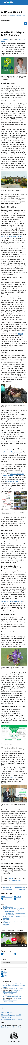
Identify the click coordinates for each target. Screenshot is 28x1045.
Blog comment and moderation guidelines (13, 921)
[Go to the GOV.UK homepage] (7, 2)
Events (20, 39)
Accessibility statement (8, 1019)
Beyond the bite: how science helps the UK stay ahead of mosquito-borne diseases (15, 985)
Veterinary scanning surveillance (11, 452)
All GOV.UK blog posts (8, 1015)
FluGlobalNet (6, 922)
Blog (2, 9)
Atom (17, 954)
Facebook (18, 896)
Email (17, 899)
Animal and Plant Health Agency (17, 15)
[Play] (3, 945)
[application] (14, 939)
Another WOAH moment (16, 988)
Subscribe (5, 925)
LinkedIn (5, 899)
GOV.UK (18, 1015)
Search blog (5, 20)
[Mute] (22, 945)
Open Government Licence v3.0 (10, 1027)
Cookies (19, 1019)
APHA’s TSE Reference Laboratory (11, 601)
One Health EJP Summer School (7, 888)
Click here (14, 777)
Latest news (6, 924)
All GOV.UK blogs (6, 1012)
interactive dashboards (13, 481)
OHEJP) (20, 334)
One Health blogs (15, 880)
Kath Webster (4, 39)
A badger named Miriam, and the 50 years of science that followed (12, 992)
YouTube (5, 976)
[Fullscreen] (25, 945)
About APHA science (8, 907)
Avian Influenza (6, 919)
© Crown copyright (14, 1041)
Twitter (5, 971)
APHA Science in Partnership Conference (13, 908)
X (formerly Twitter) (8, 896)
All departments (6, 1017)
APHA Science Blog (11, 11)
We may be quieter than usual (20, 888)
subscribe (10, 878)
